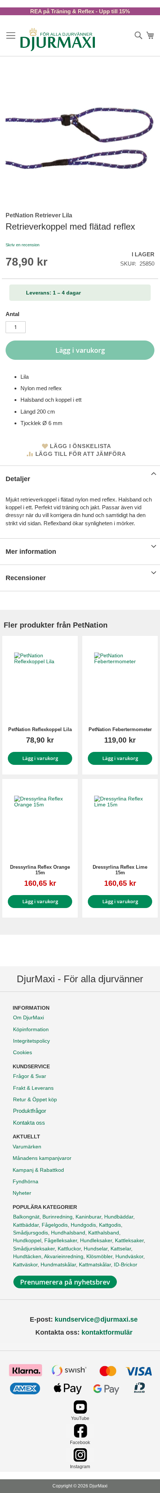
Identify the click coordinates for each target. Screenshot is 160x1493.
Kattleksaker (129, 1240)
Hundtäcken (27, 1256)
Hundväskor (129, 1256)
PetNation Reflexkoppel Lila (40, 729)
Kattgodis (110, 1225)
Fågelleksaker (60, 1240)
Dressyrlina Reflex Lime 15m (120, 869)
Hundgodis (83, 1225)
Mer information (31, 551)
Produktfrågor (29, 1111)
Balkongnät (26, 1217)
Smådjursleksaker (34, 1249)
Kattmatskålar (95, 1264)
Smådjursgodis (30, 1233)
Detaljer (18, 479)
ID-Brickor (125, 1264)
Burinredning (57, 1217)
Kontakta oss (29, 1122)
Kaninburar (88, 1217)
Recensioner (26, 578)
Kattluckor (69, 1249)
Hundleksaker (96, 1240)
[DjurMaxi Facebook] (80, 1436)
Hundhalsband (68, 1233)
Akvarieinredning (63, 1256)
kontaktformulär (106, 1332)
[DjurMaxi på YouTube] (80, 1412)
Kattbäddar (26, 1225)
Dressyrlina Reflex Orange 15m (40, 869)
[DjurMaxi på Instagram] (80, 1460)
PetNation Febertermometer (120, 729)
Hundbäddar (118, 1217)
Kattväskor (25, 1264)
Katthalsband (103, 1233)
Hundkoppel (27, 1240)
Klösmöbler (99, 1256)
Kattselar (121, 1249)
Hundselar (96, 1249)
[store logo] (57, 39)
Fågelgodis (55, 1225)
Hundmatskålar (58, 1264)
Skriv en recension (22, 245)
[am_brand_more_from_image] (40, 678)
